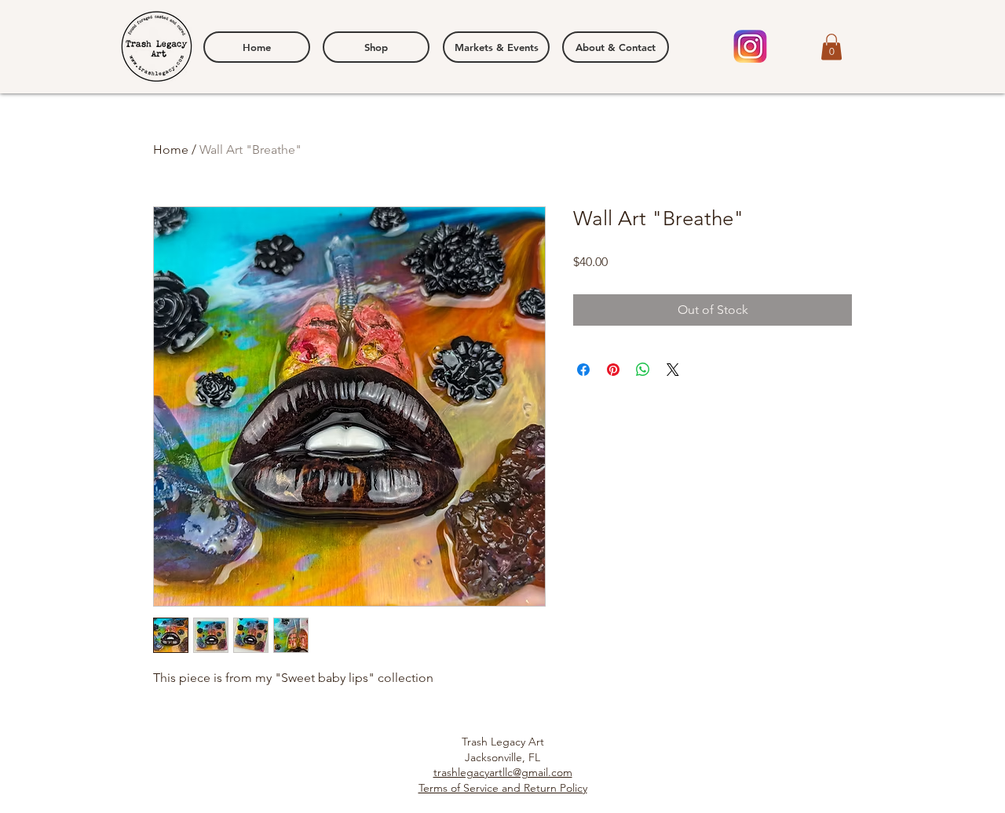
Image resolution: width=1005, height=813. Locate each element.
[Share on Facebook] (583, 369)
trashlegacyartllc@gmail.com (502, 772)
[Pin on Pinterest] (613, 369)
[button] (831, 47)
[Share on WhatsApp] (643, 369)
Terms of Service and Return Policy (502, 788)
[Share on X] (672, 369)
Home (170, 149)
